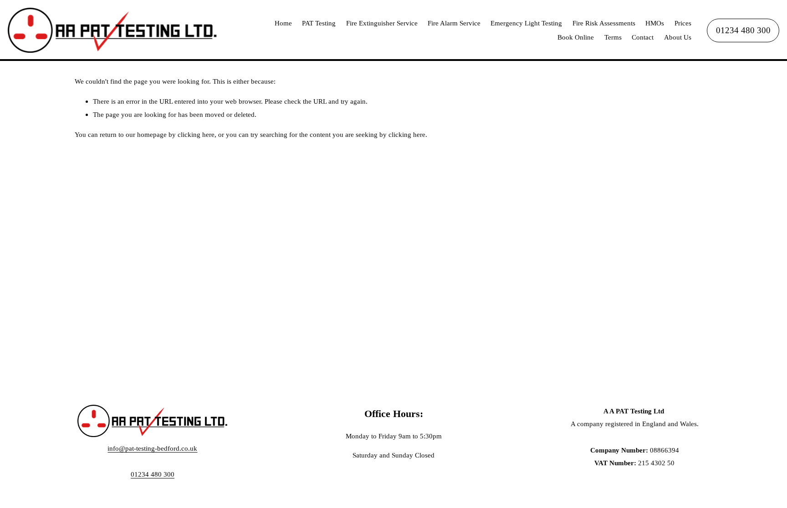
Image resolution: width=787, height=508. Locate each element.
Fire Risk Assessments (603, 23)
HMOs (654, 23)
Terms (613, 37)
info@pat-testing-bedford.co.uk (152, 448)
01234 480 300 (743, 30)
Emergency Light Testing (526, 23)
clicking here (196, 134)
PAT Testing (319, 23)
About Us (677, 37)
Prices (683, 23)
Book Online (575, 37)
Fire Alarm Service (454, 23)
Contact (643, 37)
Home (283, 23)
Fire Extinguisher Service (382, 23)
